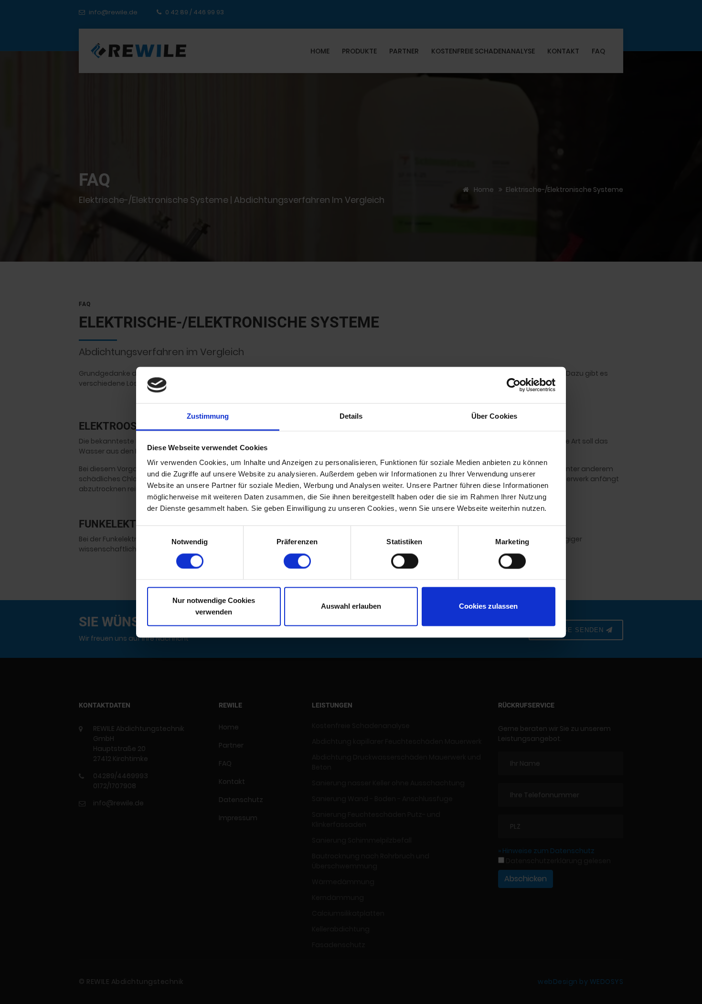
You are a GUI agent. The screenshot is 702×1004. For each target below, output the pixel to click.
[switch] (297, 561)
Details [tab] (351, 416)
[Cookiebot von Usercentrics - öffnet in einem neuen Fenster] (513, 385)
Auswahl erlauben (351, 606)
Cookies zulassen (488, 606)
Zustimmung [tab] (208, 416)
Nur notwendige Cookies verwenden (213, 606)
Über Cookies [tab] (494, 416)
